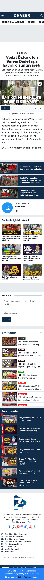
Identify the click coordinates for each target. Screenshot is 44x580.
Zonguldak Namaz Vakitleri (15, 539)
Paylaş (6, 108)
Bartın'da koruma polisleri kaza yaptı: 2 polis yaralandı (29, 354)
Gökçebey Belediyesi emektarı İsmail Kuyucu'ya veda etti (11, 258)
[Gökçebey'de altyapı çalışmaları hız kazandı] (32, 270)
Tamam (35, 577)
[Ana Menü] (2, 15)
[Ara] (41, 15)
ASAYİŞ (21, 350)
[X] (14, 527)
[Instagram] (22, 527)
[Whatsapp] (34, 527)
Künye (15, 558)
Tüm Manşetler (10, 547)
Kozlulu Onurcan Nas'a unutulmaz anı (28, 376)
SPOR (21, 372)
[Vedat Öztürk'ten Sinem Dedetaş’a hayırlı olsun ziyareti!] (22, 92)
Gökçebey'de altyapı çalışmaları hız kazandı (31, 278)
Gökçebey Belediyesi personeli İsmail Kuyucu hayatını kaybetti (31, 258)
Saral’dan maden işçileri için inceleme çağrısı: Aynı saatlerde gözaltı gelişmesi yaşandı (30, 343)
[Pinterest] (18, 527)
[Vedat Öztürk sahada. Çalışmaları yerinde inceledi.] (32, 229)
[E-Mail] (16, 211)
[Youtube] (30, 527)
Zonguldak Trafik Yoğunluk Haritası (18, 542)
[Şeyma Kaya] (7, 208)
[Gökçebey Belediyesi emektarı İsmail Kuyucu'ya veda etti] (11, 249)
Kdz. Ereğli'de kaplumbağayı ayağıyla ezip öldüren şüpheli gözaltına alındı (29, 365)
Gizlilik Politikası (27, 558)
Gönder (6, 319)
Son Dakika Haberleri (13, 549)
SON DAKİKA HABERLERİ (13, 22)
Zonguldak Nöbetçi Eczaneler (16, 534)
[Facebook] (9, 527)
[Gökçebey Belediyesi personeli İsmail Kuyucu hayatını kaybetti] (32, 249)
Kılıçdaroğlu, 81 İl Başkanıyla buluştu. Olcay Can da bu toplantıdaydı (29, 387)
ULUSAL (22, 338)
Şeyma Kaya (15, 114)
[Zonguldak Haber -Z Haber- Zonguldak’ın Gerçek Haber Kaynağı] (21, 15)
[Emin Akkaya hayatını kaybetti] (11, 270)
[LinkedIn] (26, 527)
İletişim (6, 558)
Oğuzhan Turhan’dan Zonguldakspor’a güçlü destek (29, 398)
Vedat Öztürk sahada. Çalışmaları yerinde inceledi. (30, 238)
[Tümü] (41, 333)
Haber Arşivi (9, 552)
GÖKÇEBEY (22, 53)
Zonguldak (22, 394)
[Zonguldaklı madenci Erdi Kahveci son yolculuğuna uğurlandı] (11, 229)
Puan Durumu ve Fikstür (13, 544)
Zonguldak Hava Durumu (14, 537)
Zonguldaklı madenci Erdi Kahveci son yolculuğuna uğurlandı (11, 238)
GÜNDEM (32, 22)
